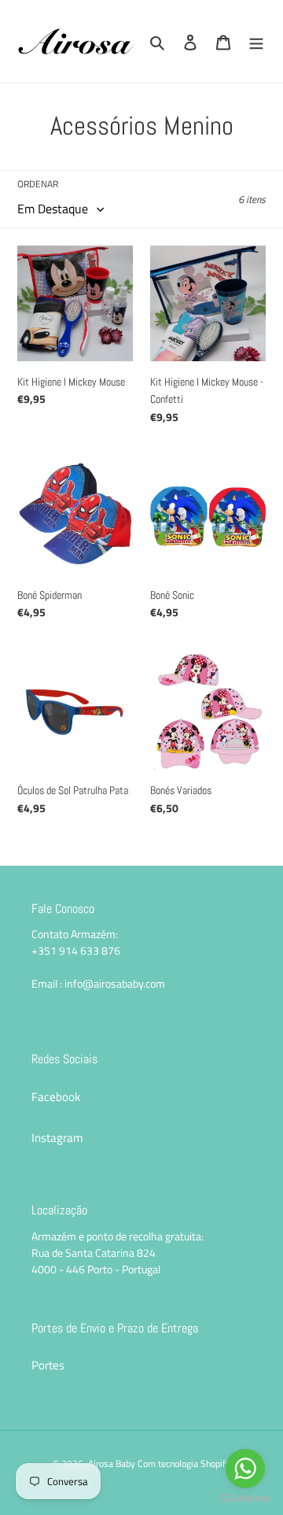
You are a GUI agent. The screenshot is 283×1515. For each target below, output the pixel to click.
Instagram (57, 1138)
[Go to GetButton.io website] (245, 1499)
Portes (47, 1365)
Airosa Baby (111, 1463)
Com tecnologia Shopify (184, 1463)
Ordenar (37, 184)
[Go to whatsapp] (245, 1468)
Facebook (55, 1097)
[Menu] (256, 41)
